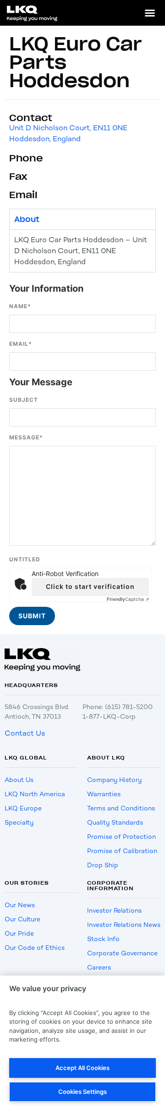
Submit (32, 616)
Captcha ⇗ (128, 599)
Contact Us (25, 733)
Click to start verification (90, 586)
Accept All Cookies (82, 1067)
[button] (150, 13)
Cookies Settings (82, 1091)
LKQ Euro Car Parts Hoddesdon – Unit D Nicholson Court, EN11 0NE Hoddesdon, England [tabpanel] (80, 250)
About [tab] (26, 219)
